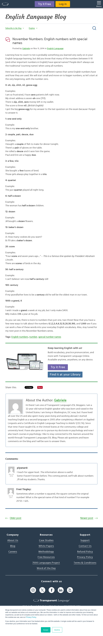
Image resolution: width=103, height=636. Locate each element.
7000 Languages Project (46, 563)
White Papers (46, 546)
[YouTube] (70, 590)
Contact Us (85, 546)
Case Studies (46, 540)
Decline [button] (57, 630)
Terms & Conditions (85, 563)
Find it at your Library (65, 374)
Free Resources (46, 557)
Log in (63, 4)
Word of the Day (46, 568)
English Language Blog (35, 17)
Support (85, 540)
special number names (49, 337)
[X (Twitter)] (42, 590)
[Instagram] (33, 590)
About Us (12, 540)
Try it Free (44, 4)
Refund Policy (85, 551)
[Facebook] (52, 590)
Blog (12, 546)
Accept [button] (45, 630)
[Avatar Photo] (11, 468)
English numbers (19, 337)
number (33, 337)
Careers (12, 551)
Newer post (86, 518)
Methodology (46, 551)
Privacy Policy (31, 617)
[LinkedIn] (61, 590)
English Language (55, 48)
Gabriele (26, 48)
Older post (15, 518)
